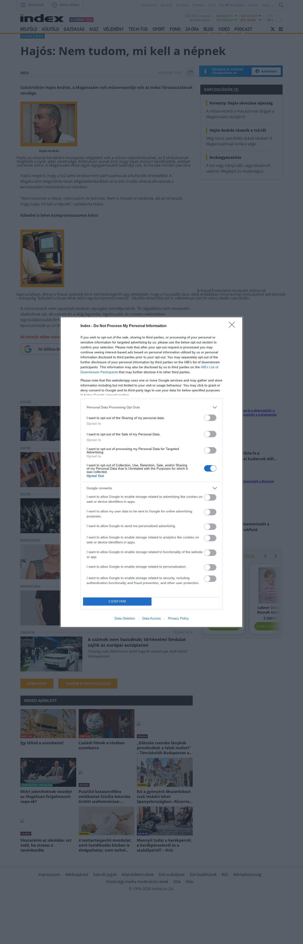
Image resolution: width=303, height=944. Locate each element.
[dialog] (151, 472)
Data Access (151, 618)
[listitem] (151, 407)
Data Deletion (125, 618)
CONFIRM (117, 601)
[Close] (233, 326)
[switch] (210, 418)
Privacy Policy (178, 618)
